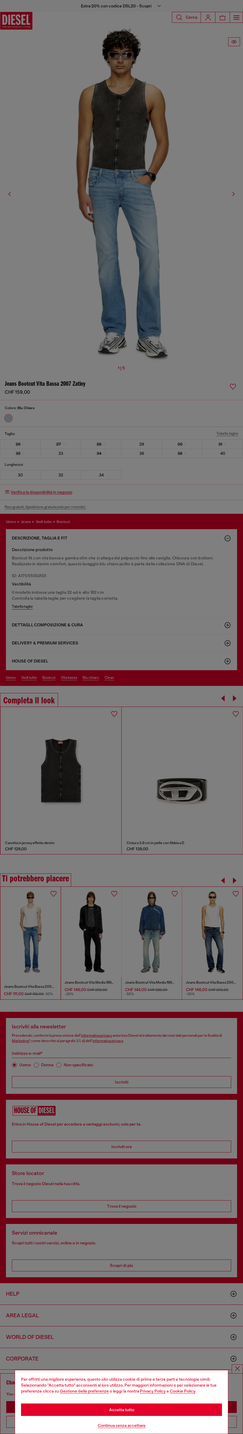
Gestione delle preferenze (84, 1391)
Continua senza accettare (122, 1425)
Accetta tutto (121, 1409)
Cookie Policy (182, 1391)
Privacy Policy (153, 1391)
